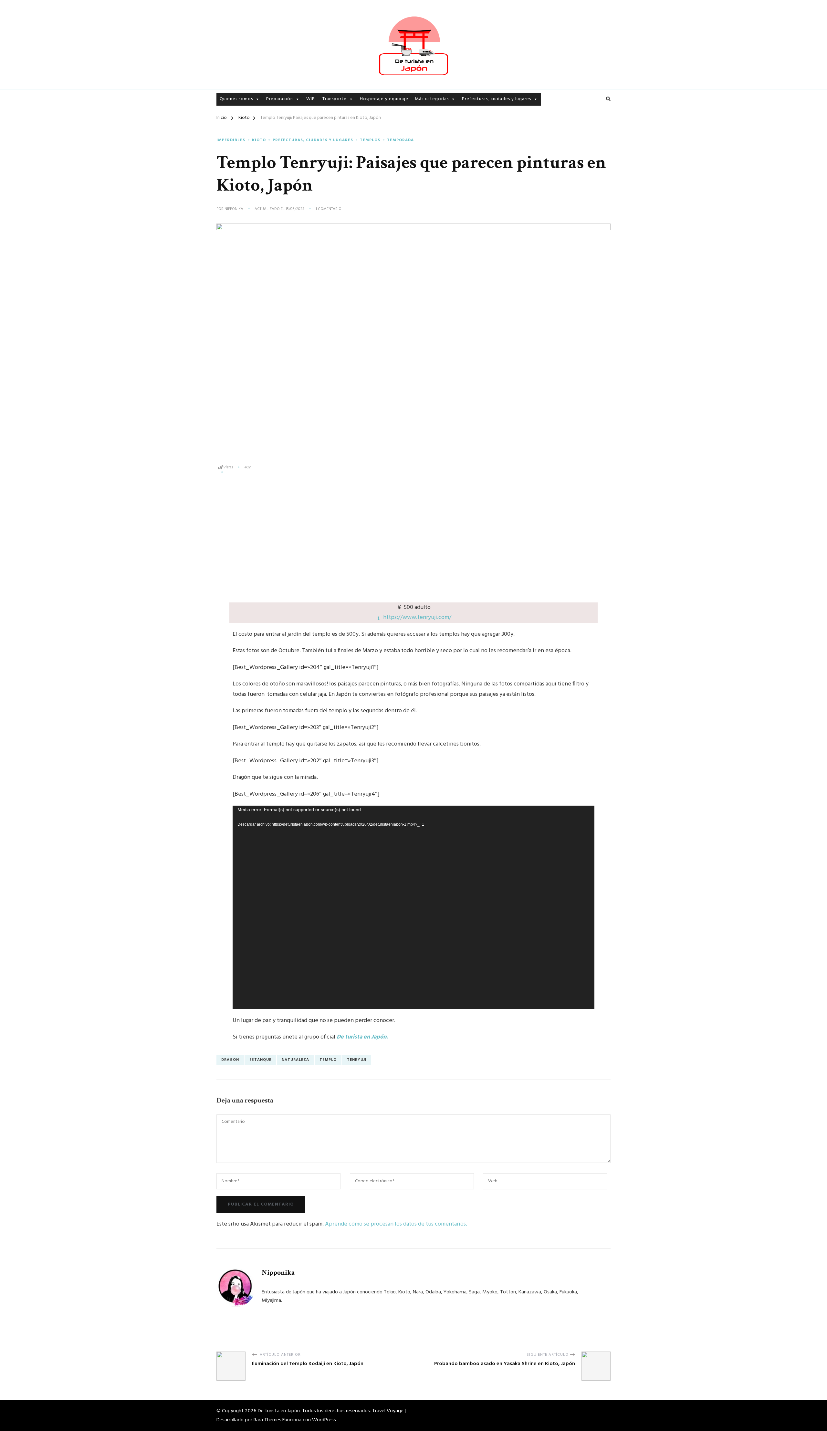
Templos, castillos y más (441, 171)
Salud (272, 148)
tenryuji (356, 1060)
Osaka (468, 182)
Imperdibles (428, 126)
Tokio (468, 114)
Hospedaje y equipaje (384, 99)
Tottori (470, 193)
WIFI (311, 99)
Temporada (427, 182)
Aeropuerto (335, 114)
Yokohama (555, 129)
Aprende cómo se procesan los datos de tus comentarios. (396, 1224)
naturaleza (295, 1060)
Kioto (468, 148)
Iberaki (469, 126)
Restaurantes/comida (439, 159)
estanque (260, 1060)
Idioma (273, 126)
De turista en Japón (279, 1411)
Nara (548, 151)
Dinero (273, 137)
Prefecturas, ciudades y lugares (496, 99)
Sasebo (470, 205)
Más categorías (432, 99)
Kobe (468, 171)
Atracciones (428, 137)
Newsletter (232, 126)
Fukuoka (552, 140)
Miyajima (472, 159)
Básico (273, 114)
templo (328, 1060)
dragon (230, 1060)
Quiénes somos (236, 114)
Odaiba (551, 117)
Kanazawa (473, 137)
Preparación (279, 99)
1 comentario (328, 209)
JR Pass (330, 137)
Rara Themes (267, 1420)
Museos (423, 148)
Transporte (334, 99)
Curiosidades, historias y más (446, 114)
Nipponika (234, 209)
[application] (413, 907)
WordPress (324, 1420)
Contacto (230, 137)
